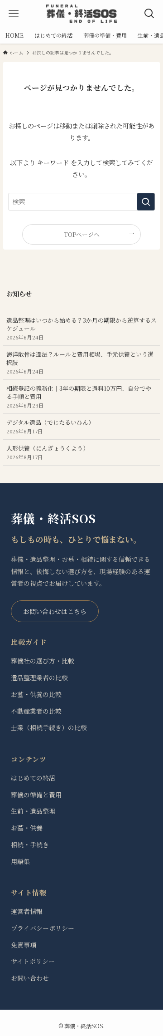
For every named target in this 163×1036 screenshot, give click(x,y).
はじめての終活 (33, 777)
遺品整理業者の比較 (39, 677)
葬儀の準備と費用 (36, 794)
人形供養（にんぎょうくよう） (47, 452)
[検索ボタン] (149, 13)
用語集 (20, 861)
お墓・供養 (27, 827)
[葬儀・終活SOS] (81, 13)
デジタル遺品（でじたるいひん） (50, 426)
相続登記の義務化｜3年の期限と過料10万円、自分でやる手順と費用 (78, 396)
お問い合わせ (30, 977)
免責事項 (23, 944)
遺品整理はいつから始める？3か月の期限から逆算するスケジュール (81, 328)
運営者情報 (27, 911)
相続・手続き (30, 844)
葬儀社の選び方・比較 (42, 660)
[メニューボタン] (13, 13)
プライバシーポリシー (42, 928)
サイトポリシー (33, 961)
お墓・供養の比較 (36, 694)
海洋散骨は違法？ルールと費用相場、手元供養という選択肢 (79, 362)
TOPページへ (82, 234)
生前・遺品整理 (33, 810)
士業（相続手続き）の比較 (49, 727)
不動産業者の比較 (36, 711)
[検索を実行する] (146, 202)
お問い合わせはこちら (54, 611)
